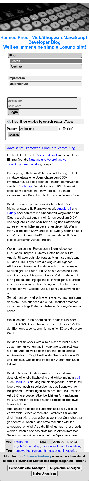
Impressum (17, 78)
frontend (36, 450)
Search (15, 61)
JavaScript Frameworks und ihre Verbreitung (41, 147)
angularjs (20, 446)
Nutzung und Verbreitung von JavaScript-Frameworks (37, 161)
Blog (12, 55)
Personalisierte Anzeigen (27, 467)
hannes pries (52, 450)
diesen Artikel (47, 155)
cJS (77, 377)
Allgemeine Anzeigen (64, 467)
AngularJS (64, 208)
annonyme (21, 441)
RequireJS (21, 381)
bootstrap (34, 446)
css (44, 446)
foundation (73, 446)
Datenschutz (19, 83)
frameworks (22, 450)
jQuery (11, 213)
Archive (16, 66)
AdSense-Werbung (37, 456)
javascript (69, 450)
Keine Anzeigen (44, 473)
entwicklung (56, 446)
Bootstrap (25, 186)
